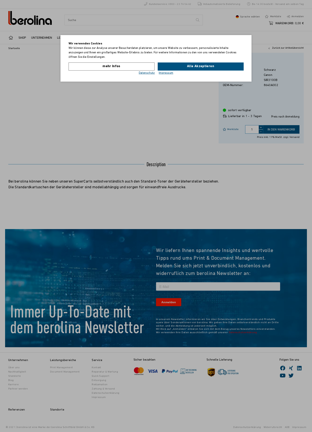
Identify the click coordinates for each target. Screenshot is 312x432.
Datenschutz (147, 73)
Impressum (166, 73)
